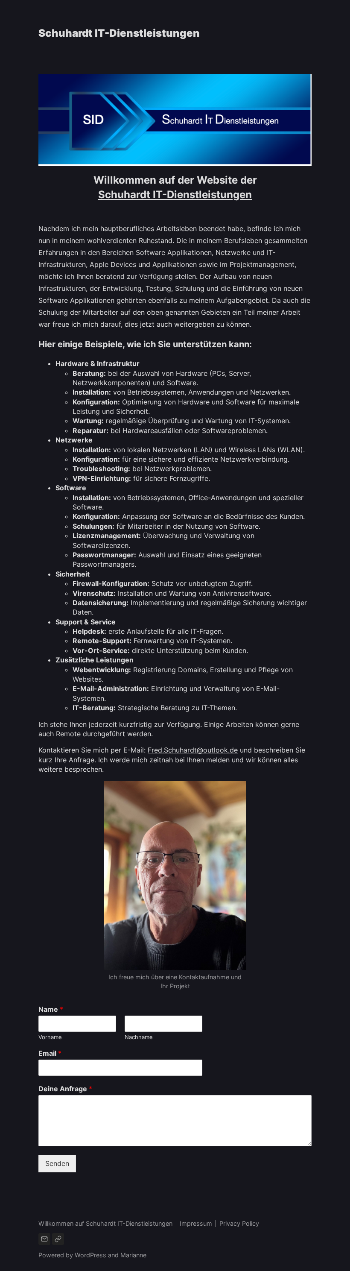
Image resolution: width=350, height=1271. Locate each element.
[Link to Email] (44, 1239)
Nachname (139, 1037)
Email (49, 1053)
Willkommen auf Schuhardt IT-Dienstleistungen (105, 1223)
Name (50, 1009)
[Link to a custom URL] (58, 1239)
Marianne (133, 1255)
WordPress (90, 1255)
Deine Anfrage (65, 1088)
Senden (57, 1163)
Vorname (50, 1037)
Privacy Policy (239, 1223)
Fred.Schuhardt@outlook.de (193, 750)
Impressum (196, 1223)
